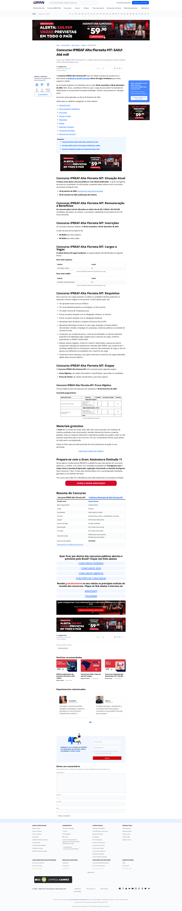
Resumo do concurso (67, 134)
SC (139, 13)
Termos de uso (91, 888)
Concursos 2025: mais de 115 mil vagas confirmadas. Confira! (81, 145)
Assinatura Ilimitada (140, 3)
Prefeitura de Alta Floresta (79, 78)
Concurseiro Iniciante (114, 8)
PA (110, 13)
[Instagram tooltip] (136, 888)
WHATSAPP (91, 591)
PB (113, 13)
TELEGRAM (91, 596)
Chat (65, 831)
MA (97, 13)
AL (73, 13)
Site (57, 808)
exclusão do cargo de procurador (90, 191)
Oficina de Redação (98, 854)
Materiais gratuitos (130, 8)
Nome (58, 795)
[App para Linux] (123, 888)
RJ (124, 13)
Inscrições (63, 112)
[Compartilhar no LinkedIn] (119, 68)
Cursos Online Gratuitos (99, 857)
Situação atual (64, 105)
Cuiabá (84, 45)
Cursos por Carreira (98, 845)
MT (107, 13)
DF (88, 13)
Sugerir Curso (126, 839)
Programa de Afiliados (39, 845)
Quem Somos (36, 828)
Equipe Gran (63, 66)
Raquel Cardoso (85, 678)
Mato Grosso (76, 45)
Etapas (61, 123)
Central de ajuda (69, 828)
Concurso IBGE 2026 (54, 8)
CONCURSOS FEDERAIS (90, 563)
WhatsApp (67, 834)
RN (127, 13)
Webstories (145, 8)
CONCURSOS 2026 (91, 568)
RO (130, 13)
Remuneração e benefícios (69, 109)
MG (101, 13)
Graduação (95, 837)
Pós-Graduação (97, 839)
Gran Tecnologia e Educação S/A (79, 899)
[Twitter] (145, 888)
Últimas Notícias (38, 8)
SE (142, 13)
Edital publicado (93, 501)
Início (58, 45)
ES (91, 13)
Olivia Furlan (60, 680)
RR (133, 13)
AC (70, 13)
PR (121, 13)
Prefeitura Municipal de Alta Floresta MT (106, 497)
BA (82, 13)
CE (85, 13)
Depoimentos (126, 828)
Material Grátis (127, 831)
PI (118, 13)
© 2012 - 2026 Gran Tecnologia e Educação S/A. (49, 889)
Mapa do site (104, 888)
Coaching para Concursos (100, 831)
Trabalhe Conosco (37, 848)
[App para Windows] (120, 888)
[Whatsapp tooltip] (139, 888)
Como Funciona (37, 831)
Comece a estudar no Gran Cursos (91, 610)
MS (104, 13)
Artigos (86, 8)
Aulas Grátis (126, 837)
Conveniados (36, 842)
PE (116, 13)
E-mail (58, 801)
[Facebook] (142, 888)
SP (145, 13)
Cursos (77, 8)
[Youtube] (133, 888)
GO (94, 13)
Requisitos (63, 120)
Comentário (60, 772)
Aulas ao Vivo (126, 834)
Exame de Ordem (97, 834)
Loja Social (35, 837)
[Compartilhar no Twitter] (117, 68)
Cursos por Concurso (98, 842)
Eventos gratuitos (124, 3)
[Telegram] (149, 888)
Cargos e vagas (65, 116)
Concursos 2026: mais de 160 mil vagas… (91, 675)
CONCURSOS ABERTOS (91, 573)
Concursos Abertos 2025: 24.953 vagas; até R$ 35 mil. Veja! (80, 142)
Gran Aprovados (98, 8)
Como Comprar (37, 834)
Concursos (67, 8)
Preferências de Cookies (39, 851)
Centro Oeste (66, 45)
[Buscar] (51, 3)
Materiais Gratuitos (66, 127)
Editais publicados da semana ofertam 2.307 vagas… (65, 676)
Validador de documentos (40, 839)
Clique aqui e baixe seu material (91, 451)
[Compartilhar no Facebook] (114, 68)
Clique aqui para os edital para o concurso (70, 544)
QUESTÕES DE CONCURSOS (91, 578)
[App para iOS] (126, 888)
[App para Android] (129, 888)
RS (136, 13)
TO (148, 13)
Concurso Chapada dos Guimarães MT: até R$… (114, 675)
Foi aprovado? (70, 848)
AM (76, 13)
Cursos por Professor (98, 851)
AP (79, 13)
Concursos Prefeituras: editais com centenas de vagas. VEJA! (81, 149)
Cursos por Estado (98, 848)
